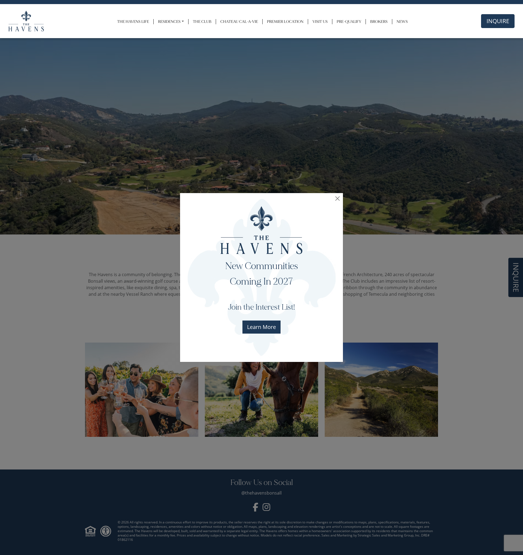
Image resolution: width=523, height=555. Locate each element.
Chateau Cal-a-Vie (239, 21)
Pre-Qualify (349, 21)
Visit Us (320, 21)
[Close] (337, 198)
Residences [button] (169, 21)
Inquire (497, 21)
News (402, 21)
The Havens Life (133, 21)
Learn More (261, 327)
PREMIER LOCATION (285, 21)
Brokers (379, 21)
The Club (202, 21)
